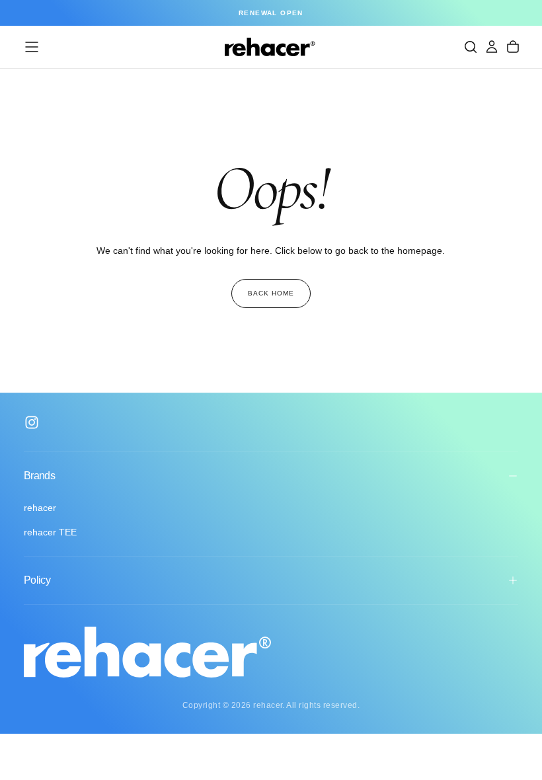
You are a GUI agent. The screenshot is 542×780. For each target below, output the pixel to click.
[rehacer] (147, 652)
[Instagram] (32, 422)
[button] (32, 47)
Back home (271, 293)
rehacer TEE (50, 532)
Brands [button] (39, 475)
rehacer (40, 507)
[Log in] (492, 47)
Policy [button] (37, 580)
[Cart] (513, 47)
